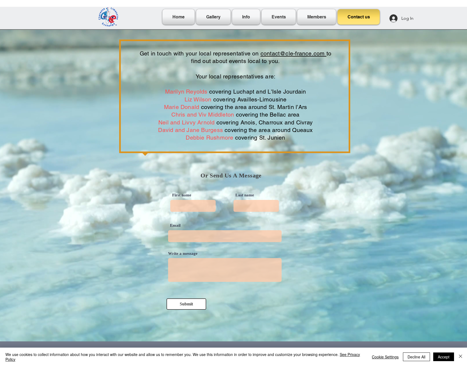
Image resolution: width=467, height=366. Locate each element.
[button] (246, 17)
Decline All (416, 357)
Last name (244, 195)
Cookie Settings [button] (385, 357)
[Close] (460, 357)
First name (181, 195)
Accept (443, 357)
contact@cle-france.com (293, 53)
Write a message (183, 254)
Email (175, 225)
